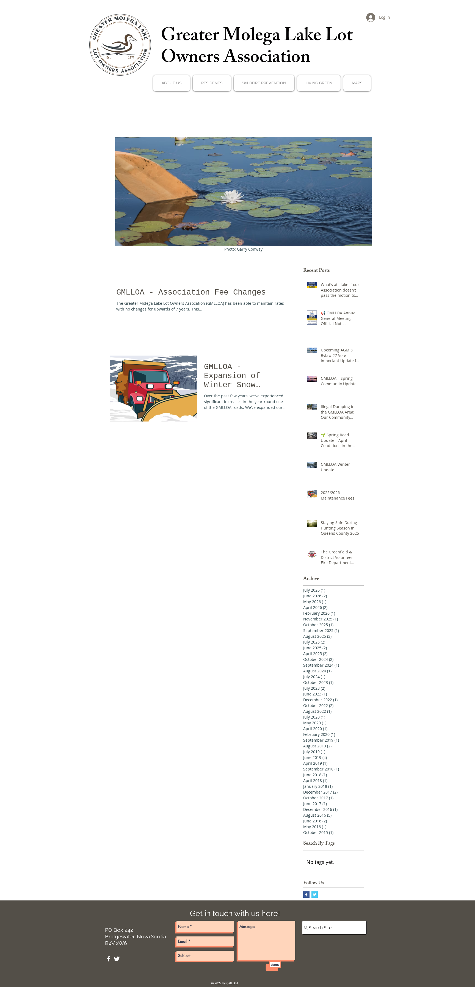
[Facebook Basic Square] (306, 894)
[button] (171, 83)
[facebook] (108, 958)
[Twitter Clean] (116, 958)
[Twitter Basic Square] (314, 894)
